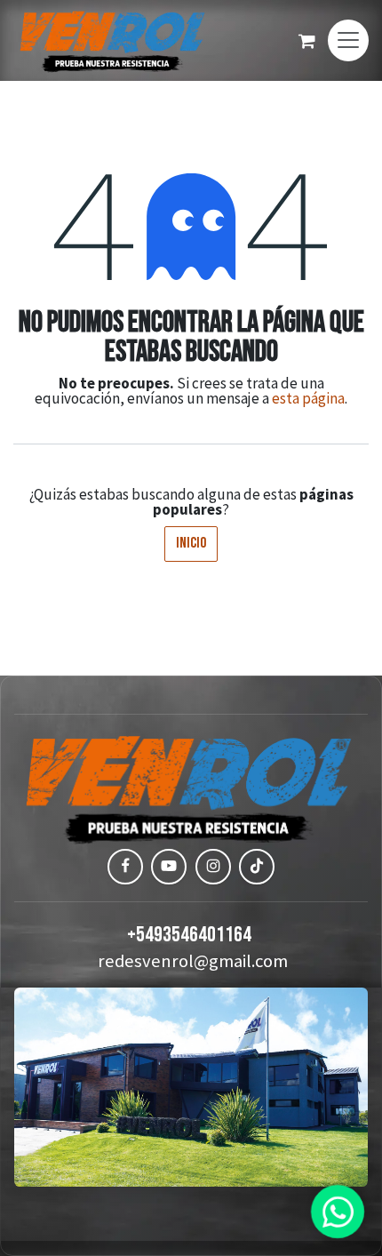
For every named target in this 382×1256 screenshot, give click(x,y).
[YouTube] (169, 866)
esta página (308, 398)
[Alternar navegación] (348, 40)
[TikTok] (257, 866)
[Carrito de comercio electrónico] (306, 41)
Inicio (191, 543)
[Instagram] (213, 866)
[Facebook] (125, 866)
